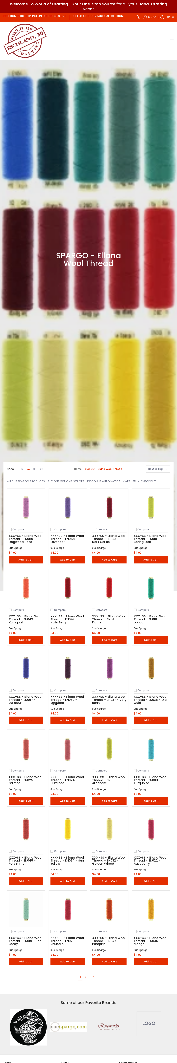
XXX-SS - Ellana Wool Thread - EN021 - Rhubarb (67, 941)
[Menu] (171, 41)
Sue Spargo (15, 548)
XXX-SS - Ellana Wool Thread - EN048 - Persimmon (25, 860)
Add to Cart (26, 559)
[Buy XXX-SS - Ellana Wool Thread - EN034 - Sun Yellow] (67, 829)
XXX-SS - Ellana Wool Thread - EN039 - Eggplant (67, 700)
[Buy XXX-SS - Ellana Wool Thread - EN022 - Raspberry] (151, 829)
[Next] (95, 977)
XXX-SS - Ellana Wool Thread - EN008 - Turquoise (150, 780)
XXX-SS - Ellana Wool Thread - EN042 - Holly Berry (67, 619)
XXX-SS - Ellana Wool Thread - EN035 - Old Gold (150, 700)
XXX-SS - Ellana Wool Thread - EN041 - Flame (108, 619)
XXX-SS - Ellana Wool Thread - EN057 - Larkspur (25, 700)
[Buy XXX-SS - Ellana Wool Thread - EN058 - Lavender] (67, 507)
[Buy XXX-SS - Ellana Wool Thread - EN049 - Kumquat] (26, 588)
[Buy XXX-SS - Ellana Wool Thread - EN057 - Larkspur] (26, 668)
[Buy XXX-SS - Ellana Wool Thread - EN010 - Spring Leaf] (151, 507)
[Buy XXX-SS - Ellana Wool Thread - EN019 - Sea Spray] (26, 909)
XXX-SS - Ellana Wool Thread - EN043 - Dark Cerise (108, 539)
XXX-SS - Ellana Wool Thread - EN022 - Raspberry (150, 860)
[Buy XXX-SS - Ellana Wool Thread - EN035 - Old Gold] (151, 668)
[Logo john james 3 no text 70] (28, 1027)
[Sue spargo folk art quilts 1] (68, 1027)
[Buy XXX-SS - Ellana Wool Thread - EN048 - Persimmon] (26, 829)
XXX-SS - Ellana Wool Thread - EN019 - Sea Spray (25, 941)
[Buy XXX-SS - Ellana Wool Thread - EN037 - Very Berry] (109, 668)
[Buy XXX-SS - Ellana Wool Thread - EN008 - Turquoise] (151, 748)
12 (22, 469)
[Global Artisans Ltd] (25, 41)
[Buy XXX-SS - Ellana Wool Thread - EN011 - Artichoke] (109, 748)
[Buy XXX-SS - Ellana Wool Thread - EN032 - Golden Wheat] (109, 829)
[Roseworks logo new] (108, 1027)
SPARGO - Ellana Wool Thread (103, 469)
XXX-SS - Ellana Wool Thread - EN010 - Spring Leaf (150, 539)
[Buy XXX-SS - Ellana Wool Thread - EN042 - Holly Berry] (67, 588)
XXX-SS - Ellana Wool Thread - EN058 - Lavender (67, 539)
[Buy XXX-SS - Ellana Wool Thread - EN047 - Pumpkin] (109, 909)
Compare (18, 529)
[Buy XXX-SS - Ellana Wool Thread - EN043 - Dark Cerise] (109, 507)
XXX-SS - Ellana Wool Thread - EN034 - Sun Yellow (67, 860)
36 (34, 469)
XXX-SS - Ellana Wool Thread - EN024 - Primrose (67, 780)
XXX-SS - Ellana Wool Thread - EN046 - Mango (150, 941)
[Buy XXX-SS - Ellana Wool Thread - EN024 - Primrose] (67, 748)
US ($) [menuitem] (170, 17)
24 (28, 469)
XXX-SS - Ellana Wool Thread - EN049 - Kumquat (25, 619)
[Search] (138, 17)
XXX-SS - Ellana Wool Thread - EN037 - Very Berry (109, 700)
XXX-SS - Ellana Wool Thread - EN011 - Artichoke (108, 780)
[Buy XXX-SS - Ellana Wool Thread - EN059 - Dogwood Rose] (26, 507)
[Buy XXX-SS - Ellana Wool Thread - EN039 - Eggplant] (67, 668)
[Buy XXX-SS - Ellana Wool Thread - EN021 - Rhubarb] (67, 909)
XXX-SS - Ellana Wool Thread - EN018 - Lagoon (150, 619)
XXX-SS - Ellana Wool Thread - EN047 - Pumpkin (108, 941)
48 (41, 469)
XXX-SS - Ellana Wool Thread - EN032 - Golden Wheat (108, 860)
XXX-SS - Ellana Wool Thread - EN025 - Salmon (25, 780)
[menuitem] (150, 17)
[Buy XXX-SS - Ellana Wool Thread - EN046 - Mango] (151, 909)
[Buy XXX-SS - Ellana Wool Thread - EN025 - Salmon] (26, 748)
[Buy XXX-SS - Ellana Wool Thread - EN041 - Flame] (109, 588)
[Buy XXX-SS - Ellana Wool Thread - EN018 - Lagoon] (151, 588)
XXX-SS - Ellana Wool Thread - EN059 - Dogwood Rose (25, 539)
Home (78, 469)
